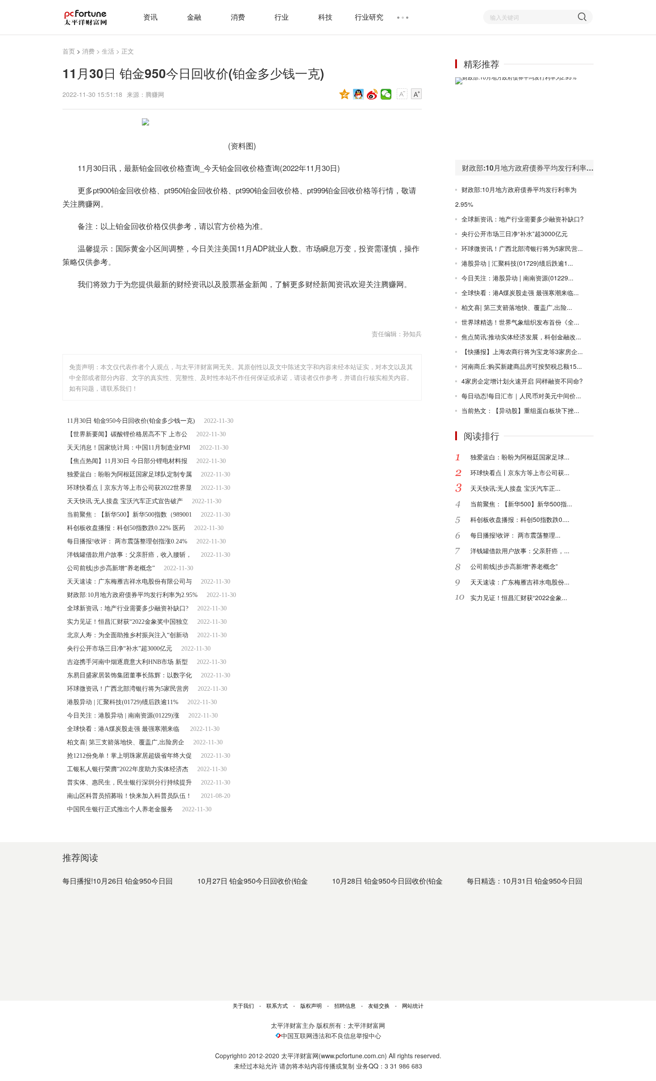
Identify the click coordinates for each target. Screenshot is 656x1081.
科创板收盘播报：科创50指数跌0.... (519, 519)
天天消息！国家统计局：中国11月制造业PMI (129, 447)
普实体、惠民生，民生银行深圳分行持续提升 (129, 782)
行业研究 (369, 17)
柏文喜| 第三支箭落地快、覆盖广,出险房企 (125, 742)
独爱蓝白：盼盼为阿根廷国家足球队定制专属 (129, 474)
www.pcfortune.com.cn (353, 1055)
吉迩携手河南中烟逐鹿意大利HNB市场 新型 (127, 662)
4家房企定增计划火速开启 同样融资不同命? (522, 380)
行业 (281, 17)
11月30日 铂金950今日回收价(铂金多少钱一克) (131, 420)
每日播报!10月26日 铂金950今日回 (117, 881)
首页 (68, 50)
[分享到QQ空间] (344, 94)
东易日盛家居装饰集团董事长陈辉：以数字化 (129, 675)
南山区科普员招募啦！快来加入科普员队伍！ (129, 796)
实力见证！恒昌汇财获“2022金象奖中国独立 (127, 621)
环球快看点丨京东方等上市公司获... (519, 472)
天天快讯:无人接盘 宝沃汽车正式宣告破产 (125, 501)
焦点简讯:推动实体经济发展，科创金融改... (521, 336)
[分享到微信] (386, 94)
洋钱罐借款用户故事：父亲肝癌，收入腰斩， (129, 554)
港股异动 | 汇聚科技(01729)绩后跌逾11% (123, 702)
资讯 (150, 17)
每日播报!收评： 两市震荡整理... (515, 534)
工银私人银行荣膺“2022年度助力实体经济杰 (127, 769)
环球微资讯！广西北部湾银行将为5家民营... (522, 248)
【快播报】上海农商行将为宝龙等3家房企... (522, 351)
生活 (108, 50)
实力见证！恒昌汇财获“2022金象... (518, 597)
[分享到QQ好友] (358, 94)
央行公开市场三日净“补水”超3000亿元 (119, 648)
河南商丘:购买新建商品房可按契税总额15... (521, 366)
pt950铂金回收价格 (228, 306)
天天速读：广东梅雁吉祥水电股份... (519, 581)
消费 (238, 17)
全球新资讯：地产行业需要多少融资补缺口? (127, 608)
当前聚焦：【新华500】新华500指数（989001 (129, 514)
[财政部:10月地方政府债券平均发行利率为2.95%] (524, 118)
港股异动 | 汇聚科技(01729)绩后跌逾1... (517, 263)
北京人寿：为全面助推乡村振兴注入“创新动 (127, 635)
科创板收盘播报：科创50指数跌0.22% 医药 (126, 528)
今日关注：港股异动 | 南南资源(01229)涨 (123, 715)
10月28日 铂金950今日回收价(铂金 (387, 881)
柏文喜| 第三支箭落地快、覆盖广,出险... (516, 307)
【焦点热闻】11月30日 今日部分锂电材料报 (127, 461)
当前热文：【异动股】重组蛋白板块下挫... (520, 410)
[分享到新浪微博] (372, 94)
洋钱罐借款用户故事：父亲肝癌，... (519, 550)
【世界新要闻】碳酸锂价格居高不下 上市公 (127, 434)
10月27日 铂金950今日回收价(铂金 (252, 881)
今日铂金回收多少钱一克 (152, 306)
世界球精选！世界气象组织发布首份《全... (520, 321)
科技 (325, 17)
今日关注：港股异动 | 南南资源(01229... (517, 277)
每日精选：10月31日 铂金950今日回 (524, 881)
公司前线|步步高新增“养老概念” (111, 568)
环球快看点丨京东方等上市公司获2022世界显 (129, 487)
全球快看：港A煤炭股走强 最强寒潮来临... (520, 292)
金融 (194, 17)
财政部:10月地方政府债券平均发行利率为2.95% (132, 595)
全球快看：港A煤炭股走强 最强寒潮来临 (124, 729)
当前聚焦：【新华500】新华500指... (521, 503)
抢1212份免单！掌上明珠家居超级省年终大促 (129, 755)
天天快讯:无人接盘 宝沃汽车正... (515, 488)
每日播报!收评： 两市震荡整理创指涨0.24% (127, 541)
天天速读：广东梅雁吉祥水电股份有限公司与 (129, 581)
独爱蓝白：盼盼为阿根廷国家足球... (519, 456)
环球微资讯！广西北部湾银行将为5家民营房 (128, 688)
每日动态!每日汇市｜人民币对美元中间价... (521, 395)
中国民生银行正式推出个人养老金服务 (120, 809)
